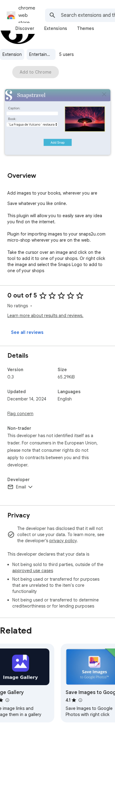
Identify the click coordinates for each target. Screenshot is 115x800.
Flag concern (20, 413)
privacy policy (63, 540)
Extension (12, 54)
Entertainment (42, 54)
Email (21, 487)
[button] (57, 123)
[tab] (24, 28)
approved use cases (32, 570)
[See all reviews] (27, 332)
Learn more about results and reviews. (45, 315)
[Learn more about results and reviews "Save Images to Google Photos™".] (80, 700)
